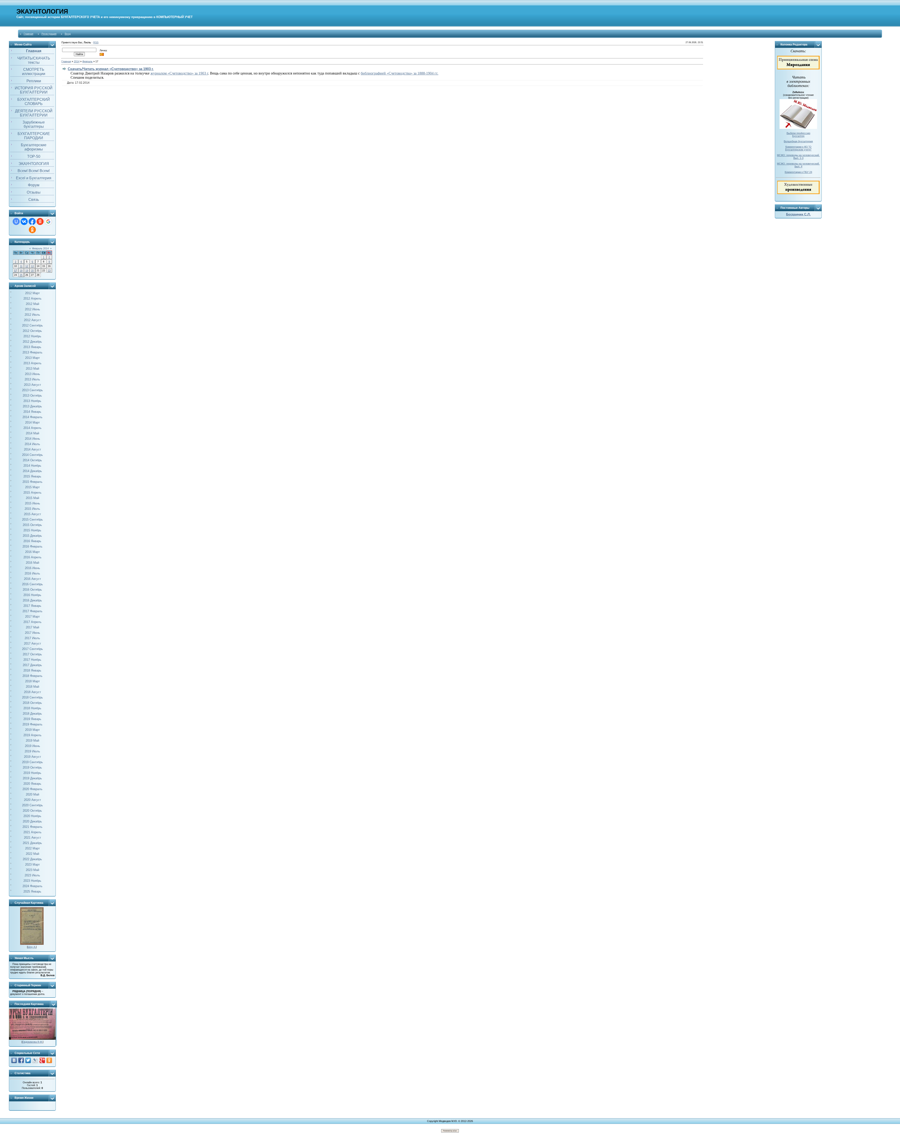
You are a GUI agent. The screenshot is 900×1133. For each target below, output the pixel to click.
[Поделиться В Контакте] (14, 1060)
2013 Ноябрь (32, 401)
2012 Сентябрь (32, 325)
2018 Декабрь (32, 713)
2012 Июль (32, 314)
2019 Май (32, 740)
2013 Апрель (32, 363)
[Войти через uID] (16, 221)
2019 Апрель (32, 735)
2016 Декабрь (32, 600)
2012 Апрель (32, 298)
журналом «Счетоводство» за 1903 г (179, 73)
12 (26, 266)
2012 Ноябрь (32, 336)
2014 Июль (32, 444)
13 (32, 266)
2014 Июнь (32, 438)
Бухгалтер (798, 136)
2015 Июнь (32, 503)
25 (21, 275)
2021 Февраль (32, 827)
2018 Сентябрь (32, 697)
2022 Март (32, 848)
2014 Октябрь (32, 460)
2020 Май (32, 794)
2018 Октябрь (32, 703)
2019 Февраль (32, 724)
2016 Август (32, 579)
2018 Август (32, 692)
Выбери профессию (798, 133)
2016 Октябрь (32, 589)
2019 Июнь (32, 746)
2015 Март (32, 487)
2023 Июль (32, 875)
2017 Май (32, 627)
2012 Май (32, 304)
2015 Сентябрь (32, 519)
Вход (68, 33)
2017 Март (32, 616)
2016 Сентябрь (32, 584)
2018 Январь (32, 670)
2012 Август (32, 320)
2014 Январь (32, 411)
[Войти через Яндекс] (40, 221)
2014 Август (32, 449)
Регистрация (48, 33)
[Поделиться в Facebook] (21, 1060)
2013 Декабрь (32, 406)
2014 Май (32, 433)
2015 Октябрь (32, 525)
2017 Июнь (32, 632)
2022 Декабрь (32, 859)
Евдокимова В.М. (32, 1041)
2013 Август (32, 384)
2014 (76, 61)
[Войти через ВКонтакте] (24, 221)
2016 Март (32, 552)
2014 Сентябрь (32, 455)
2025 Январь (32, 891)
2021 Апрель (32, 832)
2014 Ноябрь (32, 465)
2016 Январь (32, 541)
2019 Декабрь (32, 778)
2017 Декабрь (32, 665)
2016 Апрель (32, 557)
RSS (95, 42)
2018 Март (32, 681)
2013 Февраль (32, 352)
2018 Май (32, 686)
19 (26, 270)
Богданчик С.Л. (798, 214)
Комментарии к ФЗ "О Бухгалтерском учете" (798, 148)
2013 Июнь (32, 374)
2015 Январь (32, 476)
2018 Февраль (32, 676)
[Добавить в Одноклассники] (49, 1060)
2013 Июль (32, 379)
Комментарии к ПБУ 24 (798, 172)
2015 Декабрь (32, 535)
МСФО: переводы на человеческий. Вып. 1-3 (798, 156)
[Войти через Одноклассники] (32, 229)
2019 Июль (32, 751)
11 (21, 266)
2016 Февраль (32, 546)
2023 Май (32, 870)
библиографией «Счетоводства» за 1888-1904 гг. (399, 73)
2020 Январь (32, 783)
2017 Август (32, 643)
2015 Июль (32, 508)
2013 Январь (32, 347)
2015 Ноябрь (32, 530)
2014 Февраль (32, 417)
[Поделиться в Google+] (42, 1060)
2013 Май (32, 368)
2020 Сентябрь (32, 805)
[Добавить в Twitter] (28, 1060)
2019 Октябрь (32, 767)
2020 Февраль (32, 789)
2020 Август (32, 800)
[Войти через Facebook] (32, 221)
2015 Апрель (32, 492)
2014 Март (32, 422)
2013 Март (32, 358)
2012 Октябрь (32, 331)
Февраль (87, 61)
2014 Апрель (32, 428)
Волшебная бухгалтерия (798, 141)
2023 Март (32, 864)
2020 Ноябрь (32, 816)
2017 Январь (32, 606)
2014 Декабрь (32, 471)
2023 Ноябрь (32, 880)
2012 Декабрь (32, 341)
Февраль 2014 (40, 248)
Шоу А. (32, 946)
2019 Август (32, 756)
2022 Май (32, 853)
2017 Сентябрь (32, 649)
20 (32, 270)
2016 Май (32, 562)
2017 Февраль (32, 611)
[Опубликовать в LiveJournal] (35, 1060)
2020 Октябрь (32, 810)
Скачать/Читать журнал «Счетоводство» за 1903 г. (111, 69)
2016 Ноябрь (32, 595)
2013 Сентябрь (32, 390)
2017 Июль (32, 638)
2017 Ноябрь (32, 659)
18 (21, 270)
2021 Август (32, 837)
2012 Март (32, 293)
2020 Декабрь (32, 821)
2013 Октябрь (32, 395)
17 (15, 270)
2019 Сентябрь (32, 762)
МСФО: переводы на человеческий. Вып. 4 (798, 165)
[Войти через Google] (48, 221)
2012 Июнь (32, 309)
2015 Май (32, 498)
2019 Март (32, 730)
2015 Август (32, 514)
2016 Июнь (32, 568)
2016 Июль (32, 573)
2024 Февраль (32, 886)
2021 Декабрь (32, 843)
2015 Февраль (32, 482)
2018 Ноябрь (32, 708)
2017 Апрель (32, 622)
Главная (28, 33)
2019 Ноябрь (32, 773)
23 (49, 270)
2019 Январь (32, 719)
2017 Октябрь (32, 654)
